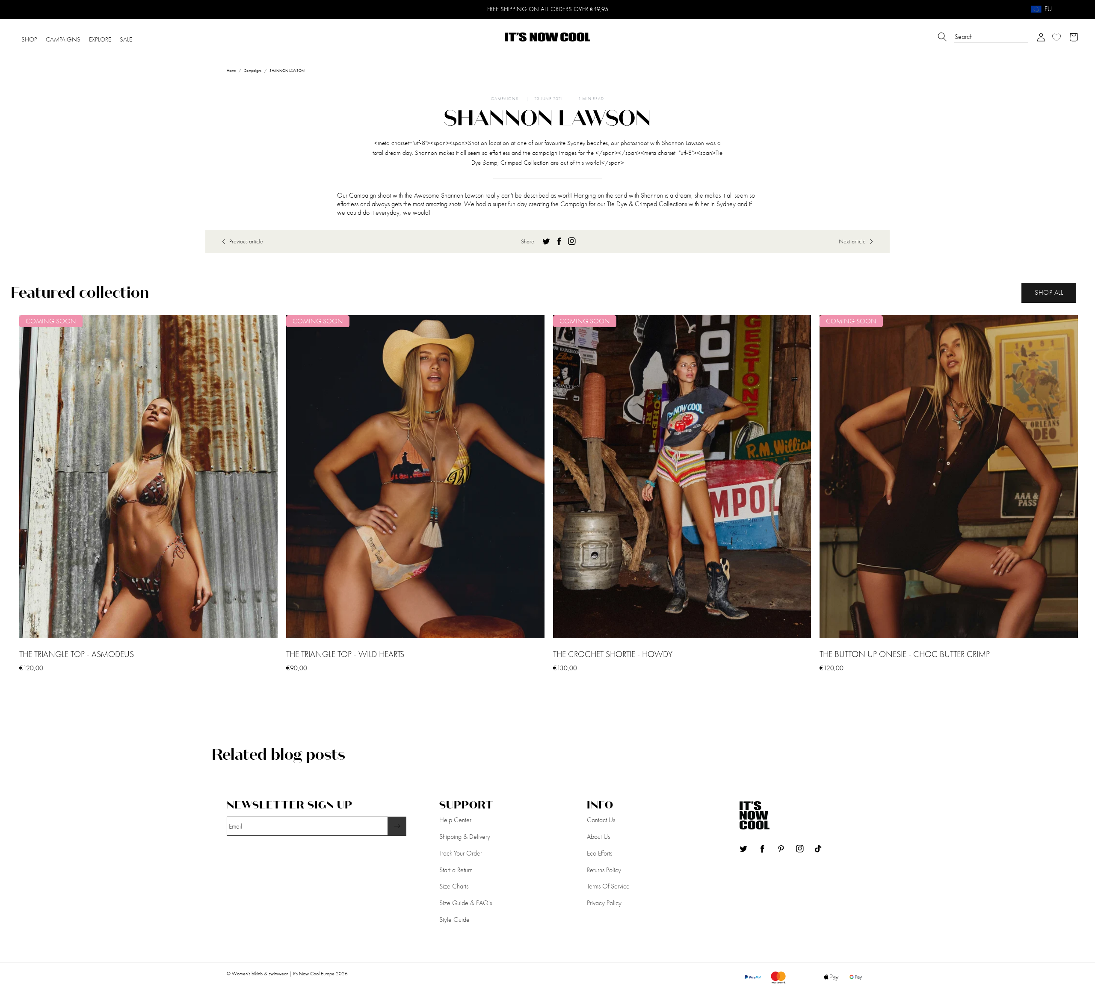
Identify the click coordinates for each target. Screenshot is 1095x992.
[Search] (942, 36)
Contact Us (601, 820)
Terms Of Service (608, 886)
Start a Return (456, 870)
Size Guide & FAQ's (465, 903)
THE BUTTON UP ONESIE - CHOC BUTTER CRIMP (905, 654)
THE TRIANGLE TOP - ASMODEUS (76, 654)
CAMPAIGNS (63, 39)
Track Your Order (460, 853)
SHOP (29, 39)
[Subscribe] (397, 826)
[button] (1041, 37)
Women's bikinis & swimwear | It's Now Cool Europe (283, 974)
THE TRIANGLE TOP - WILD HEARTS (345, 654)
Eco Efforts (599, 853)
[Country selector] (1059, 9)
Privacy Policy (604, 903)
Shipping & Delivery (464, 836)
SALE (126, 39)
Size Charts (453, 886)
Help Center (455, 820)
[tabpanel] (547, 511)
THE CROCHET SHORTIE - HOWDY (612, 654)
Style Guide (454, 919)
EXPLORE (100, 39)
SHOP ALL (1049, 292)
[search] (991, 32)
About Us (598, 836)
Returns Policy (604, 870)
